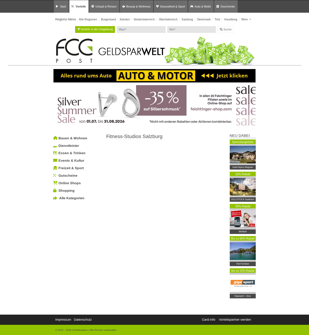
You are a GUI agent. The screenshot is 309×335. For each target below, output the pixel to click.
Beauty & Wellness (138, 6)
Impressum (63, 319)
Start (63, 6)
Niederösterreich (144, 19)
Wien (245, 19)
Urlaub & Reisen (106, 6)
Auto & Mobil (203, 6)
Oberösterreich (168, 19)
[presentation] (57, 105)
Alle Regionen (88, 19)
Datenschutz (83, 319)
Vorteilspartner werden (235, 319)
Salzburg (187, 19)
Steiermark (204, 19)
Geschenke (227, 6)
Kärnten (125, 19)
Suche (227, 29)
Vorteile (81, 6)
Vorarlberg (230, 19)
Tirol (217, 19)
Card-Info (208, 319)
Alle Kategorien (71, 198)
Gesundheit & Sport (172, 6)
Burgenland (108, 19)
